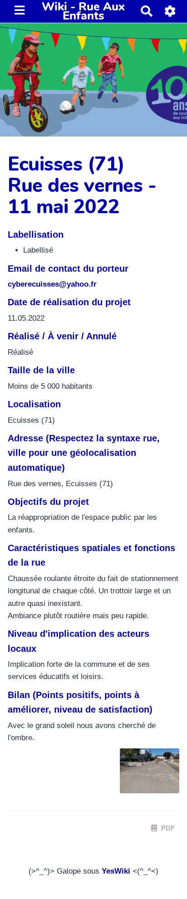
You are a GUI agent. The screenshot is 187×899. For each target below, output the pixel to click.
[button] (170, 11)
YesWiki (116, 871)
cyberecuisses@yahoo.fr (52, 284)
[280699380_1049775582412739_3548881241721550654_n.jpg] (145, 775)
